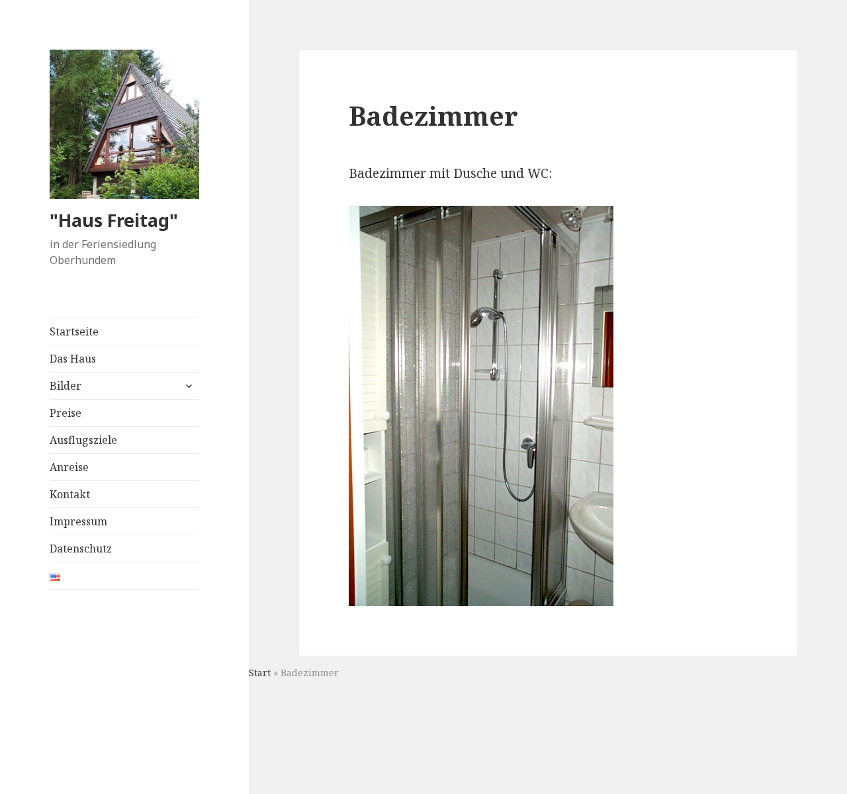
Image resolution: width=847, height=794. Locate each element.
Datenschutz (81, 548)
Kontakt (70, 494)
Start (260, 672)
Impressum (78, 521)
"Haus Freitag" (114, 220)
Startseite (74, 331)
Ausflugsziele (83, 440)
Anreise (69, 467)
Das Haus (73, 358)
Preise (65, 413)
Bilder (65, 385)
